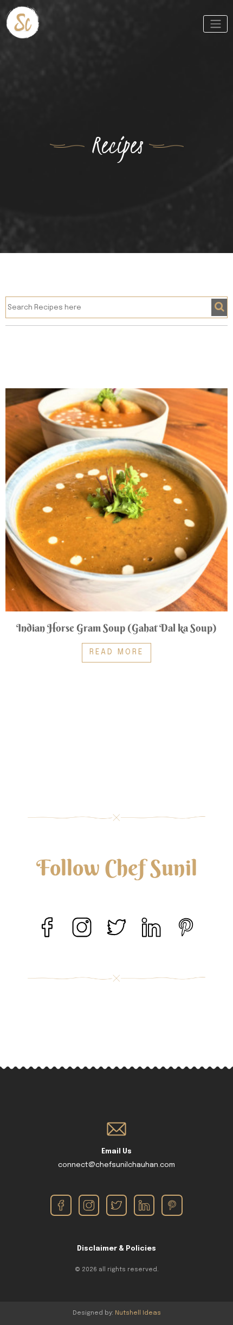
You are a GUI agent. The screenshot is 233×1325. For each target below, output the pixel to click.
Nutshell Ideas (138, 1313)
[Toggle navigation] (215, 24)
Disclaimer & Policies (116, 1248)
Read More (116, 652)
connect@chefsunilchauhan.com (116, 1165)
